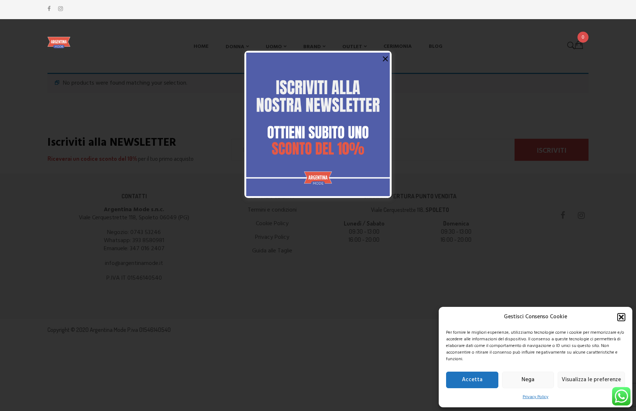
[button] (621, 317)
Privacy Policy (535, 397)
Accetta (472, 379)
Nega (528, 379)
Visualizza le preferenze (591, 379)
